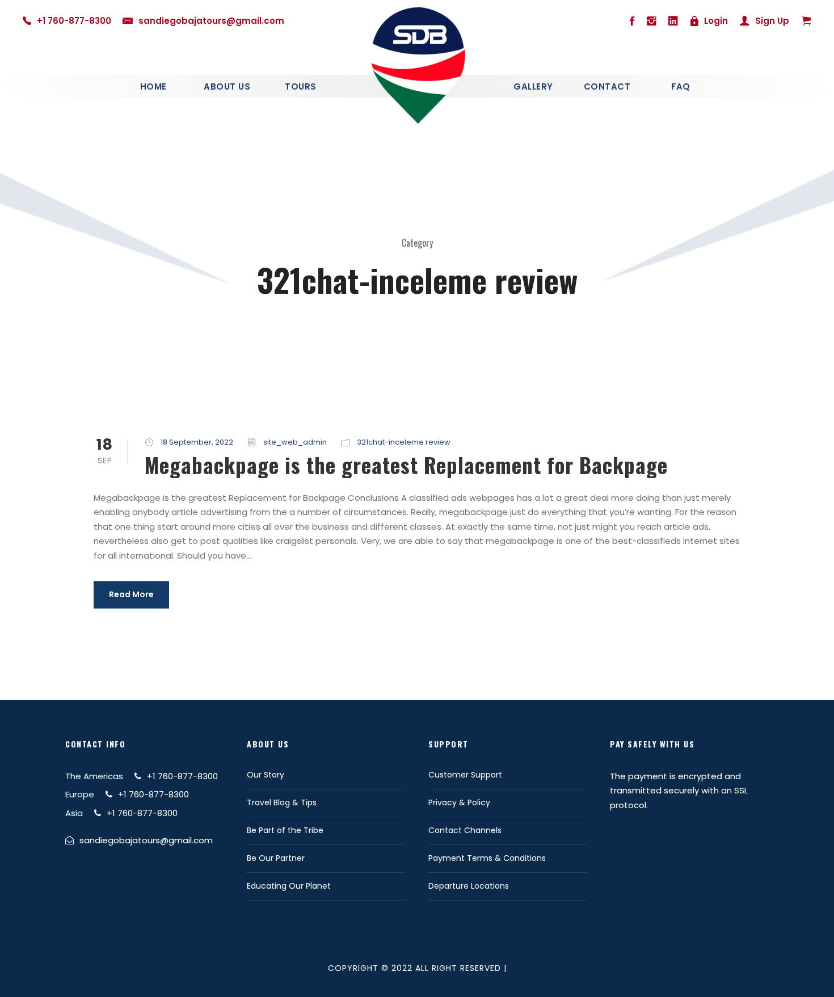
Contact (607, 86)
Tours (301, 86)
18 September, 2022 (197, 442)
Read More (131, 594)
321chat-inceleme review (403, 442)
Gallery (533, 86)
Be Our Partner (276, 858)
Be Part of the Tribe (285, 830)
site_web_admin (295, 442)
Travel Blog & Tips (282, 802)
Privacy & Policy (459, 802)
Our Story (265, 774)
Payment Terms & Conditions (487, 858)
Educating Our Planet (289, 886)
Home (153, 86)
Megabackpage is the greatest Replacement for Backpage (406, 464)
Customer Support (465, 774)
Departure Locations (468, 886)
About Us (227, 86)
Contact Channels (465, 830)
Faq (680, 86)
